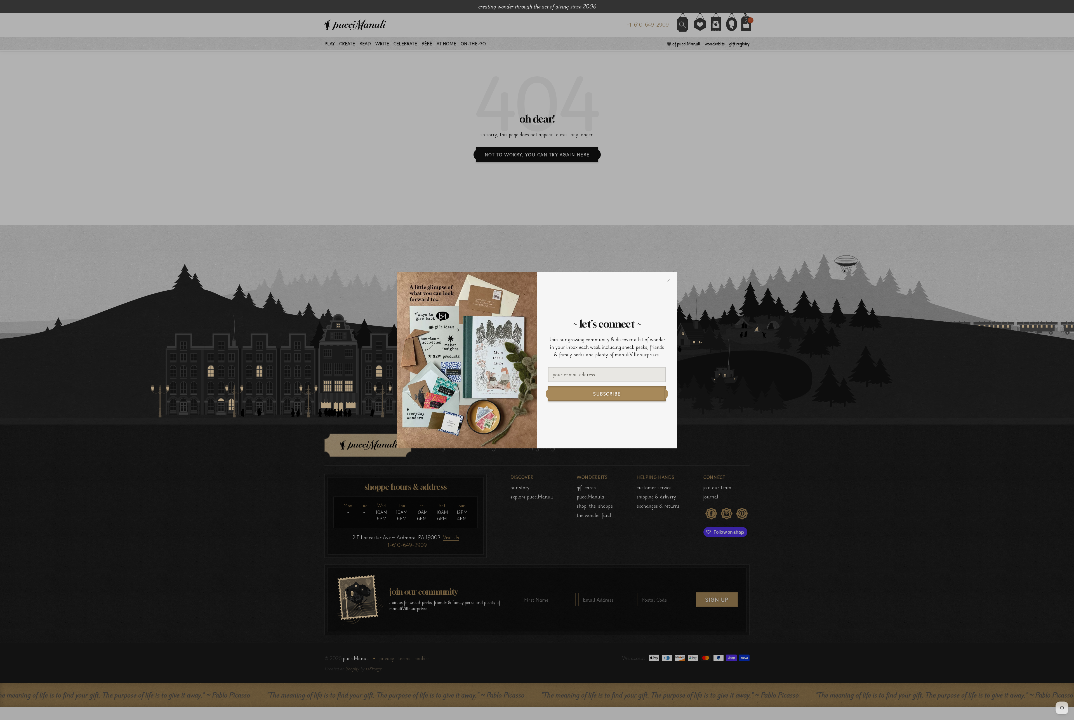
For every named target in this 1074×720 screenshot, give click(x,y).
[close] (668, 281)
